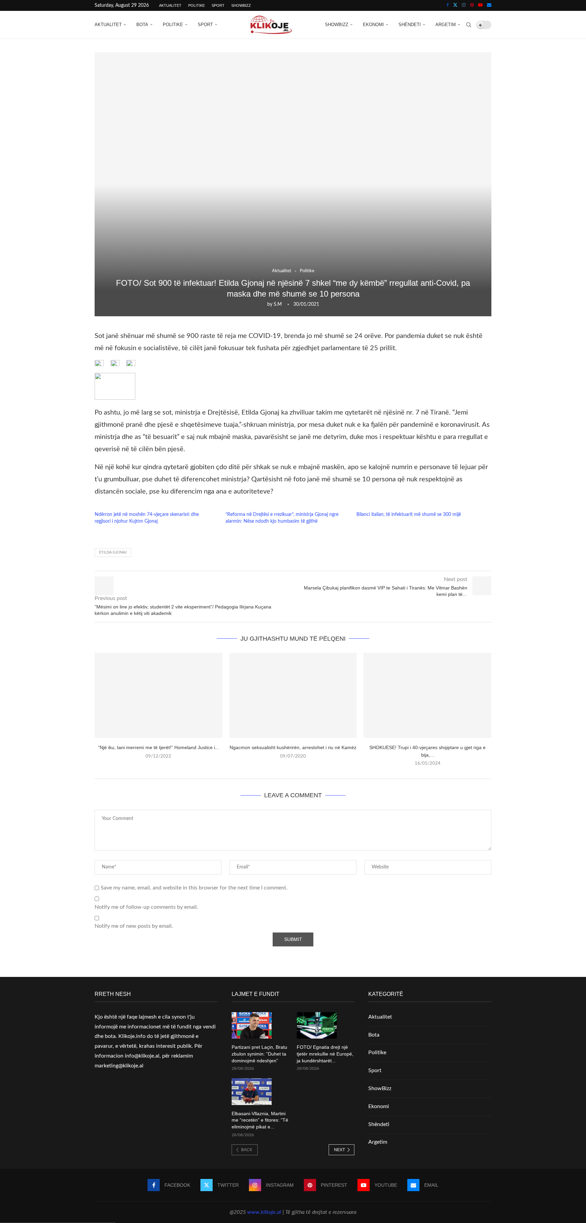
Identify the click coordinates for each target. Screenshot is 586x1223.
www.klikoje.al (264, 1212)
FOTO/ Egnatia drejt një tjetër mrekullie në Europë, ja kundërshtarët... (325, 1053)
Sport (218, 5)
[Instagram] (464, 5)
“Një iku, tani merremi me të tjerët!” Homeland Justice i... (158, 747)
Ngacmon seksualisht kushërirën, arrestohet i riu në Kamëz (293, 747)
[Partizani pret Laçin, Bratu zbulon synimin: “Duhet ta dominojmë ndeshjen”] (252, 1025)
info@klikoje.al (142, 1056)
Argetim (445, 24)
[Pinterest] (472, 5)
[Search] (468, 24)
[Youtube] (480, 5)
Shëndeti (409, 24)
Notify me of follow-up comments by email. (146, 907)
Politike (196, 5)
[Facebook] (447, 5)
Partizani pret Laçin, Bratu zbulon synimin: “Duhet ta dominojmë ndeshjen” (259, 1053)
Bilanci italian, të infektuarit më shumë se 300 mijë (408, 514)
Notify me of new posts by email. (134, 926)
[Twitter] (455, 5)
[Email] (489, 5)
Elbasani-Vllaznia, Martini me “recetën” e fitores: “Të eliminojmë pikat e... (260, 1120)
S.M (278, 304)
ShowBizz (241, 5)
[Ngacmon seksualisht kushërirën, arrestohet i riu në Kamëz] (293, 695)
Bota (142, 24)
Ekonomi (373, 24)
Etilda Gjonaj (113, 552)
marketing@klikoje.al (119, 1065)
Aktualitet (170, 5)
